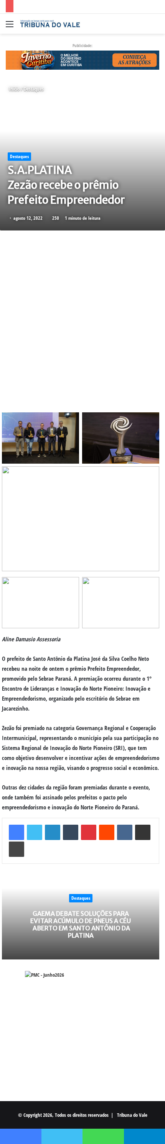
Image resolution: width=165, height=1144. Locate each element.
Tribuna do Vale (132, 1114)
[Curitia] (82, 59)
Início (14, 88)
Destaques (34, 88)
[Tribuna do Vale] (50, 23)
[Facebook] (16, 832)
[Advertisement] (82, 318)
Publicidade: (82, 45)
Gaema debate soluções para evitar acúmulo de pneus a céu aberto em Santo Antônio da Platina (80, 925)
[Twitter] (34, 832)
